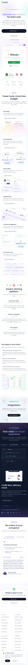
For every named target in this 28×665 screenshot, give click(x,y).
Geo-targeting (18, 622)
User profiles (4, 628)
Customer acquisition (19, 617)
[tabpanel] (14, 457)
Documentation (5, 638)
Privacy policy (18, 650)
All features (4, 631)
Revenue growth (18, 625)
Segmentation (4, 625)
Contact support (18, 641)
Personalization (5, 622)
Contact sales (18, 644)
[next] (8, 513)
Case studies (17, 647)
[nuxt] (16, 513)
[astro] (19, 513)
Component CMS (5, 617)
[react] (5, 513)
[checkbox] (24, 45)
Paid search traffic (19, 628)
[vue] (13, 513)
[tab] (9, 449)
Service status (18, 638)
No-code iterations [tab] (14, 444)
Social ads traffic (18, 631)
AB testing (4, 619)
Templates (4, 647)
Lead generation (18, 619)
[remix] (10, 513)
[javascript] (2, 513)
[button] (21, 54)
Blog (3, 650)
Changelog (4, 641)
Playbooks (4, 644)
